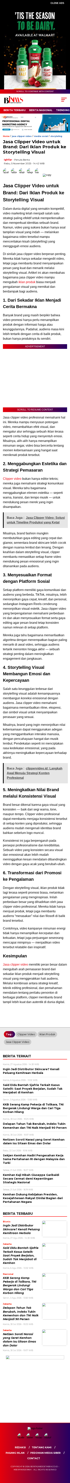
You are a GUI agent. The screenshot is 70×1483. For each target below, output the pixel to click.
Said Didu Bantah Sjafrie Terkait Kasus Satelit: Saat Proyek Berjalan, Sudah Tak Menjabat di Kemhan (20, 1255)
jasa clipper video (22, 136)
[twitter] (30, 1437)
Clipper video (12, 478)
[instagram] (39, 1437)
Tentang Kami (42, 1447)
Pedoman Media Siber (45, 1452)
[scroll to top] (65, 1460)
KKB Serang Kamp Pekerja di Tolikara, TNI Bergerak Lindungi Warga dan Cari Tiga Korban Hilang (19, 1285)
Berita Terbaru (15, 110)
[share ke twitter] (15, 174)
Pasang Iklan (15, 1452)
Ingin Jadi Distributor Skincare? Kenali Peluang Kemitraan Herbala (21, 1229)
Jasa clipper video (15, 964)
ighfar (8, 159)
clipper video (26, 1034)
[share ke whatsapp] (23, 174)
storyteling (56, 136)
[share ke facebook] (7, 174)
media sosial (41, 136)
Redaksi (20, 1447)
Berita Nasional (40, 110)
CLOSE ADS (57, 3)
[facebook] (22, 1437)
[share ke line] (39, 174)
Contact (33, 1458)
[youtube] (48, 1437)
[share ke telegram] (30, 174)
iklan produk (26, 282)
